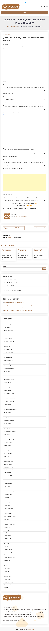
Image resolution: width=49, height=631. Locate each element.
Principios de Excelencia (9, 491)
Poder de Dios (7, 486)
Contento (6, 354)
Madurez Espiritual (8, 453)
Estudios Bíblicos (7, 404)
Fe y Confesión (7, 415)
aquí (36, 203)
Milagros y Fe (6, 456)
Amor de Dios (7, 327)
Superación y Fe (7, 541)
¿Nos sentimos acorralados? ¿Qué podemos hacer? (23, 255)
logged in (10, 237)
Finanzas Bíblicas (7, 423)
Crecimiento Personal (8, 360)
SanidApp (14, 214)
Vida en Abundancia (8, 574)
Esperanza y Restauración (9, 398)
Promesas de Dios (7, 497)
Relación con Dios (7, 519)
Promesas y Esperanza (9, 502)
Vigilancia (6, 587)
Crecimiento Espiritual (8, 357)
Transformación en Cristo (9, 557)
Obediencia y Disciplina (9, 469)
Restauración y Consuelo (9, 522)
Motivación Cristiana (8, 461)
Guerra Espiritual (7, 428)
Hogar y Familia (7, 434)
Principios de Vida (8, 494)
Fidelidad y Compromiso (9, 420)
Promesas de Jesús (8, 500)
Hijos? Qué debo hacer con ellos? (11, 282)
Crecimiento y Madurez (9, 368)
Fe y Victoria (6, 417)
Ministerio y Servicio (8, 459)
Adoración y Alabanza (8, 322)
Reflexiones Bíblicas (8, 513)
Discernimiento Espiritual (9, 379)
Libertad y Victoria (8, 448)
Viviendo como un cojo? (9, 285)
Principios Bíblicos (8, 489)
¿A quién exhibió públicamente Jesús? (17, 302)
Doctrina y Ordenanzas (9, 385)
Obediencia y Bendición (9, 467)
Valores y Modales (8, 563)
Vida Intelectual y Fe (8, 584)
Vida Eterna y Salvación (9, 582)
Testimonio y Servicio (8, 554)
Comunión (6, 344)
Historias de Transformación (10, 431)
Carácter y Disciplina (8, 338)
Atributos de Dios (7, 333)
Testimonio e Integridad (9, 552)
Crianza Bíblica (7, 371)
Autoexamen (7, 335)
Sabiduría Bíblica (7, 527)
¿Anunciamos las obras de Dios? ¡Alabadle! (11, 228)
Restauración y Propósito (9, 524)
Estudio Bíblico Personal (9, 401)
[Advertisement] (24, 182)
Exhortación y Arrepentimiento (10, 409)
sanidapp (6, 302)
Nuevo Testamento (8, 464)
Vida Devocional (7, 568)
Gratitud (6, 426)
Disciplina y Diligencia (8, 382)
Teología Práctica (8, 549)
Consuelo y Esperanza (8, 352)
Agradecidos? (7, 288)
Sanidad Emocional (8, 535)
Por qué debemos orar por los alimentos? (12, 290)
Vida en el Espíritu (7, 576)
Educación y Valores (8, 387)
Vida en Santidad (7, 579)
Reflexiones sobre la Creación (10, 516)
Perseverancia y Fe (8, 480)
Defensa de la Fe (7, 374)
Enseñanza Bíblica (8, 390)
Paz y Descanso (7, 472)
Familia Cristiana (7, 412)
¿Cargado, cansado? (38, 305)
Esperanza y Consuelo (8, 396)
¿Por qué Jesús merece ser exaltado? (17, 307)
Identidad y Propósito (8, 442)
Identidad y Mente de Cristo (10, 439)
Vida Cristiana (7, 565)
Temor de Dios (7, 543)
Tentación (6, 546)
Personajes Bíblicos (8, 483)
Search (4, 266)
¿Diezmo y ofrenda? (39, 227)
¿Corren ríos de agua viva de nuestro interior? (40, 255)
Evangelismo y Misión (8, 407)
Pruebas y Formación (8, 508)
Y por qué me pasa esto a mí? (10, 279)
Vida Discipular (7, 571)
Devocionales (7, 376)
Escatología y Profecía (9, 393)
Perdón (5, 478)
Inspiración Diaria (7, 445)
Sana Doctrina (7, 532)
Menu (25, 12)
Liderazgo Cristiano (8, 450)
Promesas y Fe (7, 505)
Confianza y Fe (7, 346)
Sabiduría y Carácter (8, 530)
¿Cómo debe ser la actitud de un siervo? (18, 305)
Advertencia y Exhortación (9, 324)
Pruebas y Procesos (8, 511)
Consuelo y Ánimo (8, 349)
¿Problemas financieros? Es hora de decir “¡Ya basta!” (20, 310)
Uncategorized (6, 34)
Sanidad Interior (7, 538)
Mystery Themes (30, 629)
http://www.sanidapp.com (21, 216)
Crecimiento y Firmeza (9, 365)
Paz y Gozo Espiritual (8, 475)
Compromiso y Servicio (9, 341)
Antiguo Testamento (8, 330)
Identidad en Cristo (8, 437)
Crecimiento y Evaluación (9, 363)
